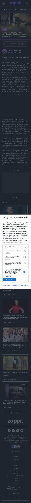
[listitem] (15, 247)
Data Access (15, 285)
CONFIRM (9, 279)
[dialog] (15, 251)
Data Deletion (6, 285)
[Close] (27, 217)
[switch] (24, 251)
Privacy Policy (24, 285)
